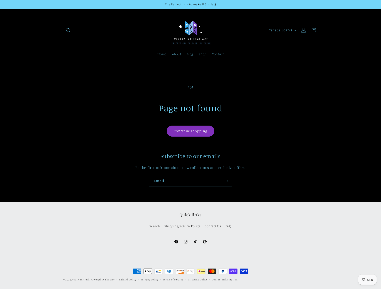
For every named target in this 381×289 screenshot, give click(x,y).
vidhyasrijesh (81, 279)
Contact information (225, 279)
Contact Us (213, 226)
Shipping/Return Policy (182, 226)
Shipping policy (197, 279)
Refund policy (127, 279)
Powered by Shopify (103, 279)
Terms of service (173, 279)
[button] (68, 30)
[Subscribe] (227, 181)
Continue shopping (190, 131)
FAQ (229, 226)
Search (154, 226)
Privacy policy (149, 279)
